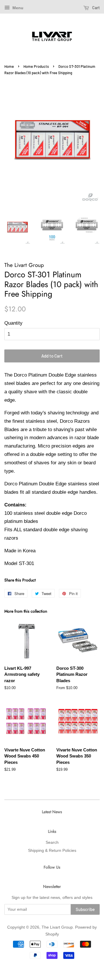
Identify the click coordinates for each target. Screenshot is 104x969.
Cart (95, 7)
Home (9, 66)
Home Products (36, 66)
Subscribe (85, 909)
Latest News (52, 812)
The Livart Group (57, 927)
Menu (17, 7)
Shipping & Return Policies (52, 850)
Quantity (13, 323)
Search (52, 842)
